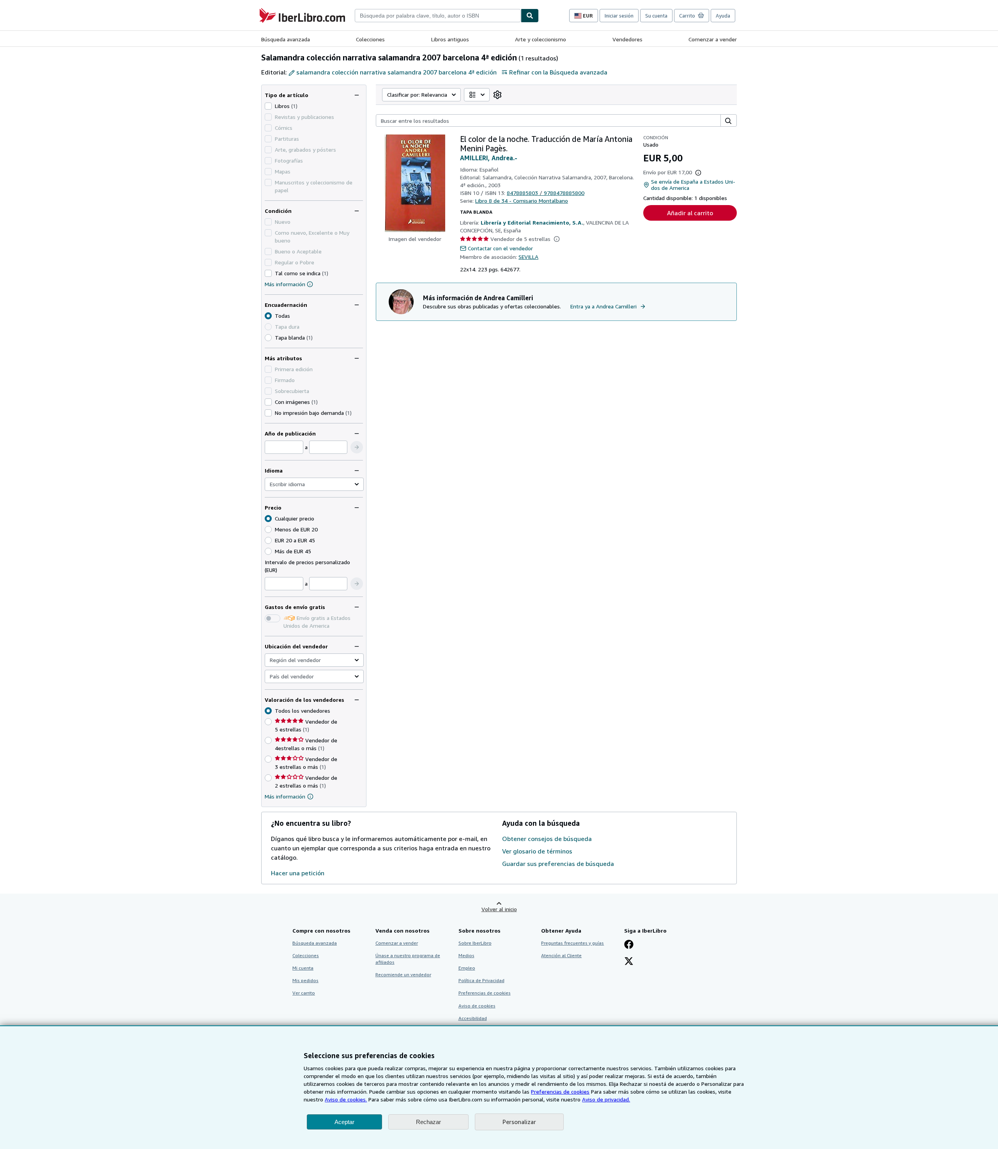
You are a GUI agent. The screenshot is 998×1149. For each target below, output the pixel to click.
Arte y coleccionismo (540, 39)
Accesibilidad (472, 1018)
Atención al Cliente (561, 955)
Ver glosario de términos (537, 851)
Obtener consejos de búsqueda (547, 839)
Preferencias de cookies (560, 1091)
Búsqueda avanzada (285, 39)
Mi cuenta (302, 968)
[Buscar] (529, 15)
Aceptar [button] (344, 1122)
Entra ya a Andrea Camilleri (603, 306)
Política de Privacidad (481, 980)
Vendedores (627, 39)
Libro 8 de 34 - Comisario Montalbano (521, 200)
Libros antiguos (450, 39)
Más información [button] (285, 796)
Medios (466, 955)
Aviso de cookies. (346, 1099)
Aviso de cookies (476, 1006)
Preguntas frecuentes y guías (572, 943)
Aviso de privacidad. (606, 1099)
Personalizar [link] (519, 1121)
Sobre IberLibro (475, 943)
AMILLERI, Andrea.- (488, 158)
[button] (356, 447)
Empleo (466, 968)
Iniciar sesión (619, 15)
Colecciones (370, 39)
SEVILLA (528, 256)
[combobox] (438, 15)
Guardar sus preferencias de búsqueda (558, 864)
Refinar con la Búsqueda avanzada (558, 72)
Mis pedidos (305, 980)
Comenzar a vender (712, 39)
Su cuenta (656, 15)
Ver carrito (303, 993)
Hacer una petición (297, 873)
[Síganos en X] (628, 961)
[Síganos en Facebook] (628, 945)
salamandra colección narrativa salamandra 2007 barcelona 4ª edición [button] (396, 72)
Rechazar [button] (428, 1122)
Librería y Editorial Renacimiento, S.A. (532, 222)
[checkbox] (268, 106)
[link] (497, 95)
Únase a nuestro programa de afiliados (407, 958)
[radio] (268, 337)
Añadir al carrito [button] (690, 213)
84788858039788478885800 (545, 192)
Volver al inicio (499, 909)
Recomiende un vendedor (403, 974)
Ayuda (723, 15)
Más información (285, 284)
